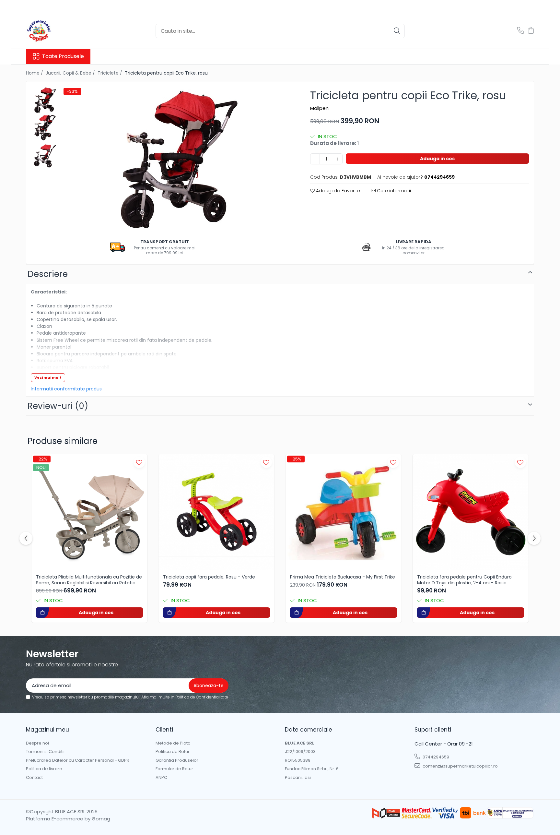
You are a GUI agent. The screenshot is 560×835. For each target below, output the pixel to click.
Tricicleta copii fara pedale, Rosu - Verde (209, 577)
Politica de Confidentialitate (201, 697)
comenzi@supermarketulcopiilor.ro (460, 766)
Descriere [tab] (48, 274)
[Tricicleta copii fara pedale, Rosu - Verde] (216, 512)
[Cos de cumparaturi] (530, 31)
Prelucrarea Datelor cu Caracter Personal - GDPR (77, 760)
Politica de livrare (44, 769)
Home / (35, 73)
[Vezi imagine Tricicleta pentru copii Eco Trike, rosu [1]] (44, 127)
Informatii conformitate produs (66, 389)
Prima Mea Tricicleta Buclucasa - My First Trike (342, 577)
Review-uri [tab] (58, 406)
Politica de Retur (173, 752)
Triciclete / (110, 73)
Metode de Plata (173, 743)
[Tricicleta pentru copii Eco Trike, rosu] (178, 159)
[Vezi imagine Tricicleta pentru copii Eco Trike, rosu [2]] (44, 155)
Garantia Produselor (177, 760)
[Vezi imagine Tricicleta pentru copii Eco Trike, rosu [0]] (44, 100)
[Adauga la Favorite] (139, 462)
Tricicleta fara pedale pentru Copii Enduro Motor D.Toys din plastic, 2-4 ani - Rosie (464, 580)
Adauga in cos (437, 158)
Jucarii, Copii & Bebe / (71, 73)
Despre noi (37, 743)
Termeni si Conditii (45, 752)
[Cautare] (397, 31)
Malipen (319, 108)
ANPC (161, 778)
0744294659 (435, 757)
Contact (34, 778)
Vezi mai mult (48, 377)
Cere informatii (393, 190)
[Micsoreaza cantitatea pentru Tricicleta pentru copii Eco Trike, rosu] (315, 158)
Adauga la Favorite (337, 190)
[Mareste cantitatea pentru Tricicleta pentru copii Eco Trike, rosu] (338, 158)
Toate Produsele (63, 56)
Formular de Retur (174, 769)
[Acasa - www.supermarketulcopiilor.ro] (58, 31)
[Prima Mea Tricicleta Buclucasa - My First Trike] (344, 512)
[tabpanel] (178, 159)
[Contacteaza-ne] (520, 31)
